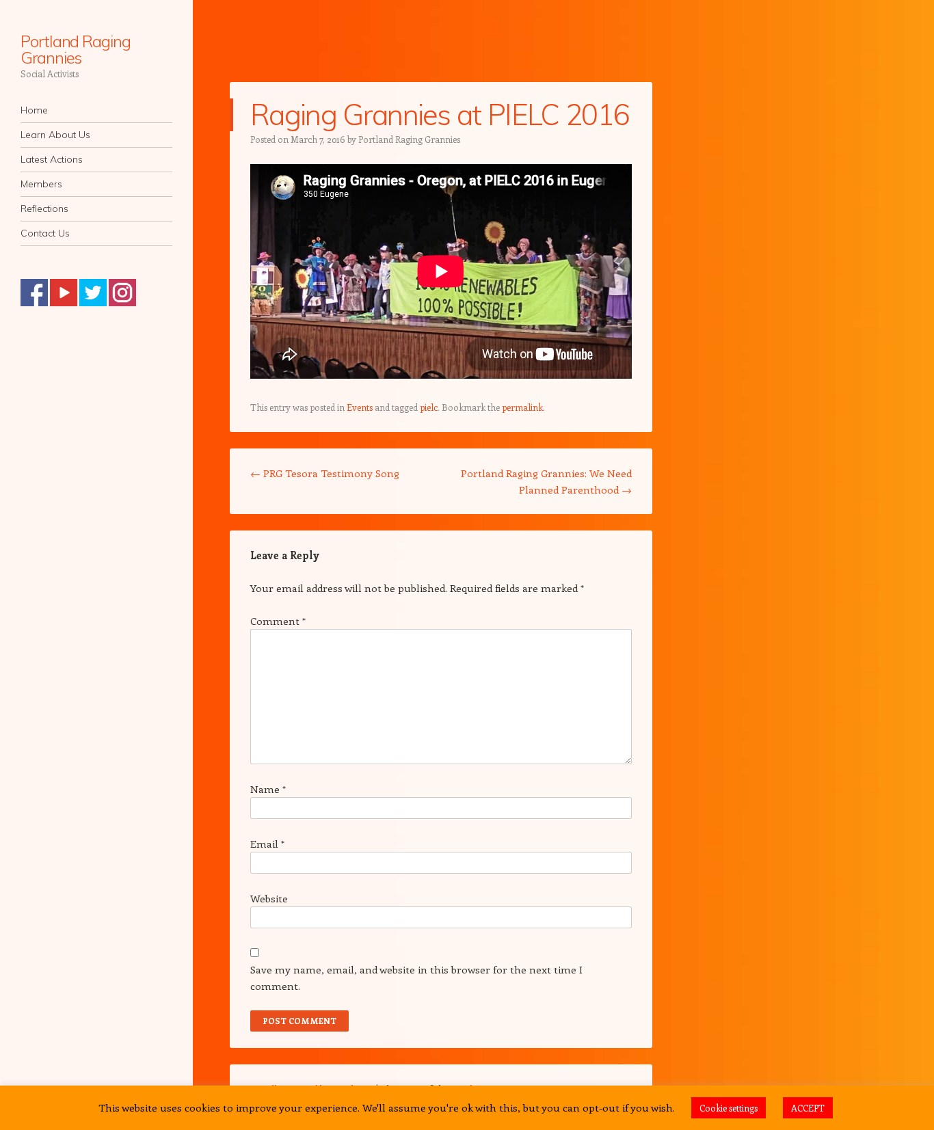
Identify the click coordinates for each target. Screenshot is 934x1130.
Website (269, 898)
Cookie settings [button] (728, 1108)
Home (34, 110)
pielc (429, 407)
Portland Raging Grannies (76, 49)
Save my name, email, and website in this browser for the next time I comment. (416, 978)
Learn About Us (55, 135)
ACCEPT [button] (808, 1108)
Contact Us (45, 233)
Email (267, 843)
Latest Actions (52, 159)
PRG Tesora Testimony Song (324, 473)
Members (41, 184)
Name (268, 789)
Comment (278, 621)
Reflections (44, 208)
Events (360, 407)
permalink (522, 407)
